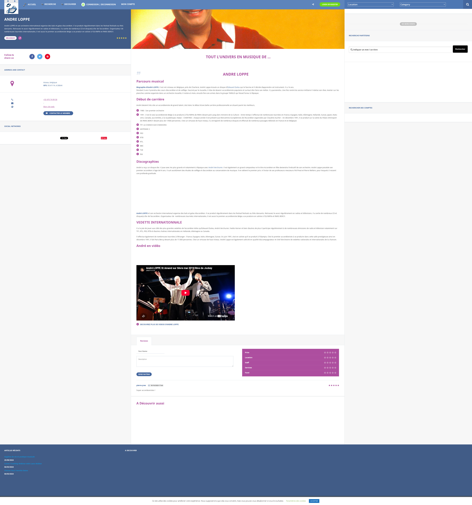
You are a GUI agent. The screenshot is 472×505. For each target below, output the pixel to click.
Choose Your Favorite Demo (16, 470)
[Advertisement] (408, 81)
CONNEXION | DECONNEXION (101, 4)
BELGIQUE (10, 38)
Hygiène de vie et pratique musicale (19, 457)
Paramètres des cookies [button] (296, 501)
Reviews (144, 341)
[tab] (144, 341)
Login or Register (330, 4)
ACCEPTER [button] (314, 501)
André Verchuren (215, 167)
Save (104, 138)
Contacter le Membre (60, 113)
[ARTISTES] (20, 38)
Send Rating (144, 374)
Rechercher (460, 49)
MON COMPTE (128, 4)
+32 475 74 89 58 (50, 99)
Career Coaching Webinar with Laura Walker (23, 463)
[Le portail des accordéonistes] (11, 12)
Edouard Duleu (233, 87)
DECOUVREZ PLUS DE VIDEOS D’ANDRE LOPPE (159, 324)
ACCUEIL (32, 4)
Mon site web (48, 106)
